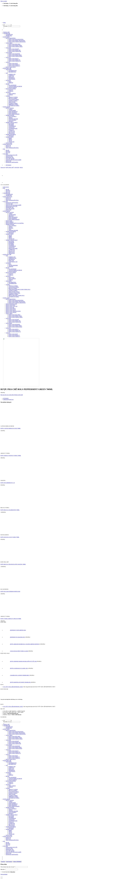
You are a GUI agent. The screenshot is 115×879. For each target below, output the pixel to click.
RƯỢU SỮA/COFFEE (11, 88)
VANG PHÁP (9, 52)
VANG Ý (8, 62)
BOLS (10, 81)
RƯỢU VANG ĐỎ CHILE (14, 44)
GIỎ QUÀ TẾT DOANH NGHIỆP (13, 159)
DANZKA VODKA (13, 100)
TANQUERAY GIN (13, 261)
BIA (4, 149)
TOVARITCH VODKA (14, 296)
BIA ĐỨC (8, 151)
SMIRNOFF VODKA (13, 104)
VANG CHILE (9, 43)
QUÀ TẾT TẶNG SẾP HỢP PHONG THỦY (13, 686)
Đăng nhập (13, 872)
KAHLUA (11, 91)
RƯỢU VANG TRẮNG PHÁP (15, 56)
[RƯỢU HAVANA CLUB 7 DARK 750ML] (10, 532)
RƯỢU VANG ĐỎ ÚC (14, 58)
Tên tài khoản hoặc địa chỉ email (8, 866)
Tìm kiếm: (5, 26)
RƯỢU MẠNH (6, 106)
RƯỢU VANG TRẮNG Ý (14, 65)
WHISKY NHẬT (9, 137)
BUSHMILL (11, 243)
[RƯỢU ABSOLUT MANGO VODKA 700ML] (10, 451)
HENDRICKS (12, 77)
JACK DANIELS (12, 120)
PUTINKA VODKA (13, 103)
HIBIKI (10, 138)
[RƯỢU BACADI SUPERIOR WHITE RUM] (10, 586)
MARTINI (11, 82)
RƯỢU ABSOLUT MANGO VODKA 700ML (11, 455)
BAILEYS (11, 90)
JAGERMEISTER (13, 70)
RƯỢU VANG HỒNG (11, 308)
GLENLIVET (12, 127)
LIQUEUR (8, 80)
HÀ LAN (8, 152)
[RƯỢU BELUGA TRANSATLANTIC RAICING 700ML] (10, 559)
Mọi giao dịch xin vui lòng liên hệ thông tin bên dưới (12, 394)
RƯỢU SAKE (9, 143)
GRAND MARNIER (13, 265)
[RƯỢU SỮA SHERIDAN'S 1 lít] (20, 478)
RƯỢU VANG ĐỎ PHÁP (14, 53)
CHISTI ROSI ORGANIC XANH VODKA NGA (19, 289)
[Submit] (3, 723)
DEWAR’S (11, 121)
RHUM (7, 83)
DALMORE (11, 244)
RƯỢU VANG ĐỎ (10, 307)
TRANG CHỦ (6, 32)
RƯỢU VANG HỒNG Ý (14, 64)
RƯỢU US (8, 146)
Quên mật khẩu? (4, 874)
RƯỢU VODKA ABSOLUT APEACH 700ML (11, 618)
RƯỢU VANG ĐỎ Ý (13, 63)
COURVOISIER (12, 110)
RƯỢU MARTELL (13, 112)
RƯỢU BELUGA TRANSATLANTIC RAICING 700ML (13, 564)
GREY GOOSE (12, 102)
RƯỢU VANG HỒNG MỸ (14, 50)
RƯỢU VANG (6, 36)
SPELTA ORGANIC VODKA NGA (16, 295)
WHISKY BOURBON (11, 134)
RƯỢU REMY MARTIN (14, 114)
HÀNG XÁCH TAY (7, 144)
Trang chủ (3, 167)
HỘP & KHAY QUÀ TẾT (11, 155)
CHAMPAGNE (6, 33)
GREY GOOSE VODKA (14, 291)
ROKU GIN (11, 76)
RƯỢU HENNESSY (13, 111)
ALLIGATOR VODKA (14, 99)
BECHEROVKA (12, 71)
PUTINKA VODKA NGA (14, 293)
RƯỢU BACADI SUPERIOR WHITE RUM (10, 591)
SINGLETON (12, 133)
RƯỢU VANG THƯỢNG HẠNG (13, 311)
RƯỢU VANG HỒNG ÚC (14, 59)
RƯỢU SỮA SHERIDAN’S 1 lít (8, 482)
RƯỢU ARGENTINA (11, 38)
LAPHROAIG (12, 130)
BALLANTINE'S (12, 225)
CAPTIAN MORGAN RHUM (15, 86)
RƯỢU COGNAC (10, 108)
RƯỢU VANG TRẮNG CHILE (15, 46)
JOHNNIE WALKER (13, 118)
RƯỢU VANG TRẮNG (11, 312)
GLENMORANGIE (13, 128)
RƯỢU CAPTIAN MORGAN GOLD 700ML (11, 428)
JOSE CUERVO (12, 93)
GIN (7, 73)
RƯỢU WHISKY (10, 222)
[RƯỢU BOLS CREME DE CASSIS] (6, 175)
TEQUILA (8, 92)
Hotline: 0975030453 (17, 861)
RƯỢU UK (8, 145)
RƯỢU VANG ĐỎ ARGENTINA (16, 39)
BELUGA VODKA (13, 98)
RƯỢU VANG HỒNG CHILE (15, 45)
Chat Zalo (3, 861)
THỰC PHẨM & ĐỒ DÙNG (12, 147)
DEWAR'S (11, 228)
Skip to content (4, 1)
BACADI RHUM (12, 85)
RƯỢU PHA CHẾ (7, 68)
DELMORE (11, 124)
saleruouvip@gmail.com (8, 399)
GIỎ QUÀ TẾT (9, 156)
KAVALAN (11, 129)
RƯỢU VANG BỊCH (10, 305)
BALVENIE (11, 123)
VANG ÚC (8, 57)
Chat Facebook (9, 861)
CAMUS (10, 109)
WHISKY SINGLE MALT (12, 122)
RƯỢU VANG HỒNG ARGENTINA (17, 40)
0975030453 (6, 398)
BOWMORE (11, 242)
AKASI (10, 140)
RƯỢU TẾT (8, 161)
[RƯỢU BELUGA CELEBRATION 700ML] (10, 505)
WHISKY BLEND (10, 115)
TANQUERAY (12, 79)
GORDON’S (11, 75)
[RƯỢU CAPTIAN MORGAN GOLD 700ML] (10, 423)
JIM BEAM (11, 135)
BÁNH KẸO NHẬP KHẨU (12, 162)
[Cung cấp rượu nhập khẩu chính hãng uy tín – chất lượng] (17, 20)
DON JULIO (11, 277)
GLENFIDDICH (12, 126)
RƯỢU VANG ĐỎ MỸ (14, 49)
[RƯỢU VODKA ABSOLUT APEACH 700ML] (10, 614)
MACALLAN (12, 132)
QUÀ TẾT (5, 153)
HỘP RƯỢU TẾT (10, 157)
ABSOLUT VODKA (13, 97)
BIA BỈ (7, 150)
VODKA (8, 96)
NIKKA (10, 139)
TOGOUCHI (11, 141)
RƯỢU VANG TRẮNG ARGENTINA (17, 41)
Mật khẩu (3, 869)
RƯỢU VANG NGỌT (11, 67)
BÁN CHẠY (6, 187)
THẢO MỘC (9, 69)
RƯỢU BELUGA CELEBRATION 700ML (10, 510)
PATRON (11, 94)
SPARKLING (9, 35)
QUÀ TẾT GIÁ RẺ (10, 158)
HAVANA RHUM (13, 87)
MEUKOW (11, 216)
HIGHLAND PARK (13, 248)
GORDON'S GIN (12, 258)
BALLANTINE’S (12, 116)
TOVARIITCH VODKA (14, 105)
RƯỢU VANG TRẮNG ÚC (15, 61)
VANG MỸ (8, 47)
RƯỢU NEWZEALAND (11, 303)
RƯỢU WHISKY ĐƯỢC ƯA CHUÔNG (15, 223)
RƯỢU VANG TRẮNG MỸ (15, 51)
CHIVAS (10, 117)
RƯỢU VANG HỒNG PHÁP (15, 55)
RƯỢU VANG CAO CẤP (11, 306)
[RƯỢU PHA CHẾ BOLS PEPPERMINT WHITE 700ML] (6, 182)
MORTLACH (12, 252)
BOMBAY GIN (12, 74)
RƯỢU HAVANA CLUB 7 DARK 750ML (10, 537)
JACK (10, 229)
